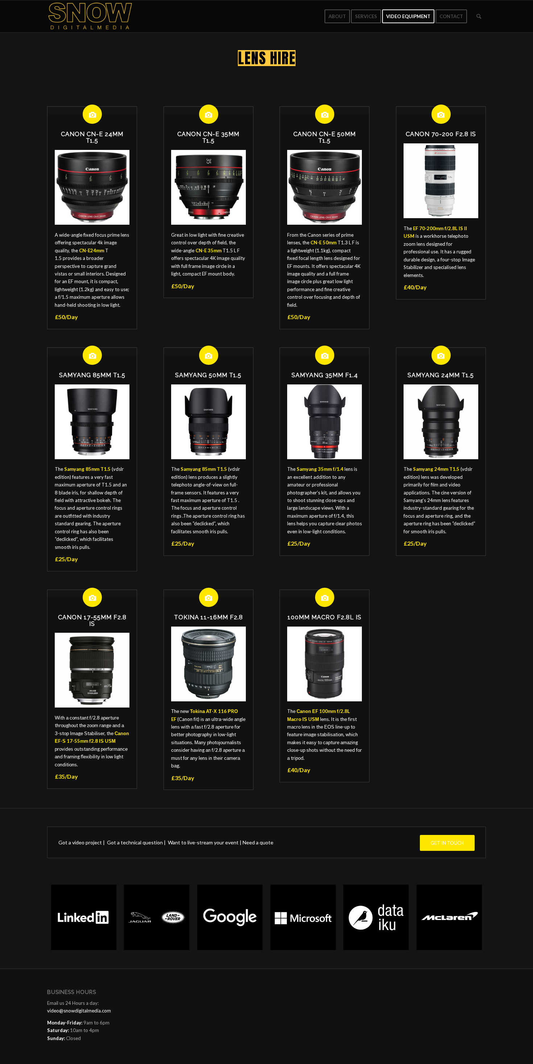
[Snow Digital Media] (90, 16)
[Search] (479, 16)
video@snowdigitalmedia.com (79, 1011)
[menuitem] (337, 16)
